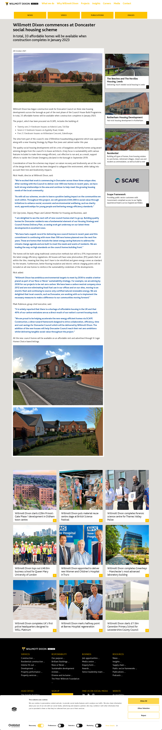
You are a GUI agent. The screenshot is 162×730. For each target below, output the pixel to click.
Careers (107, 3)
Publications (97, 15)
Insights (96, 3)
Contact (127, 3)
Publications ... (119, 671)
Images (131, 15)
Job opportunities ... (91, 658)
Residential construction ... (33, 661)
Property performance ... (31, 671)
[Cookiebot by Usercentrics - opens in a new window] (14, 725)
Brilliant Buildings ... (60, 661)
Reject (143, 715)
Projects (85, 3)
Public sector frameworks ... (125, 668)
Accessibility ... (119, 694)
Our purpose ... (58, 658)
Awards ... (86, 668)
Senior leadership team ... (93, 671)
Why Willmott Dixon (67, 3)
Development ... (28, 668)
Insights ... (117, 661)
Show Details (110, 725)
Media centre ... (89, 661)
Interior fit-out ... (28, 665)
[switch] (61, 725)
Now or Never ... (59, 665)
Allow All (143, 701)
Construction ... (28, 658)
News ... (116, 658)
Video (64, 15)
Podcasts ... (118, 675)
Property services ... (29, 675)
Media (117, 3)
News (30, 15)
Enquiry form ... (88, 665)
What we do (48, 3)
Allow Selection (144, 708)
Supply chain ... (119, 665)
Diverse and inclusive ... (62, 675)
